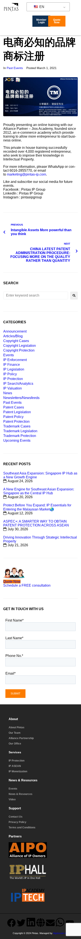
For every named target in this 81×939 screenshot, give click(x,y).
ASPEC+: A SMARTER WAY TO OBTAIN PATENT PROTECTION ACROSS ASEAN (36, 523)
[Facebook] (11, 923)
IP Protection (13, 379)
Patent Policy (13, 417)
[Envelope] (50, 923)
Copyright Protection (19, 350)
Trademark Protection (19, 436)
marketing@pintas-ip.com (26, 174)
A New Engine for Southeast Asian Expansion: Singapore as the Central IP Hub (38, 491)
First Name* (14, 620)
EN (41, 7)
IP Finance (11, 364)
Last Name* (14, 638)
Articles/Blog (13, 336)
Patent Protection (16, 421)
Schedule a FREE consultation (27, 585)
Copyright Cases (16, 341)
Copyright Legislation (19, 345)
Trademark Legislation (20, 431)
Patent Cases (13, 407)
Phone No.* (14, 656)
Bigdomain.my (60, 933)
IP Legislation (13, 369)
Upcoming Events (16, 440)
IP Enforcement (15, 360)
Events (8, 355)
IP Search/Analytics (18, 383)
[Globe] (40, 922)
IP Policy (10, 374)
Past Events (15, 68)
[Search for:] (35, 295)
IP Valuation (12, 388)
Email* (10, 673)
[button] (78, 32)
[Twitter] (21, 923)
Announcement (15, 331)
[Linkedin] (31, 922)
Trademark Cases (16, 426)
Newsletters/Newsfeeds (21, 398)
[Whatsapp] (60, 922)
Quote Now (12, 581)
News (7, 393)
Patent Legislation (17, 412)
